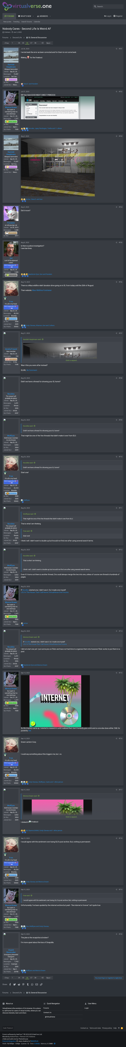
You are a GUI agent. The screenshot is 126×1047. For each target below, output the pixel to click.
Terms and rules (95, 1028)
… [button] (15, 43)
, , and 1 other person (45, 782)
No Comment (32, 370)
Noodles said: (28, 426)
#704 (120, 207)
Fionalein (11, 223)
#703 (120, 136)
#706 (120, 282)
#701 (120, 49)
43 (43, 43)
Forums (46, 1008)
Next (48, 43)
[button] (33, 16)
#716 (120, 738)
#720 (120, 934)
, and (34, 199)
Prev (7, 43)
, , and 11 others (45, 128)
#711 (120, 508)
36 (27, 43)
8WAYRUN (34, 1041)
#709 (120, 420)
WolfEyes (11, 436)
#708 (120, 378)
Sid (11, 258)
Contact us (47, 1012)
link (30, 731)
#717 (120, 790)
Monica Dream (11, 107)
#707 (120, 333)
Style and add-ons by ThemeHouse (15, 1039)
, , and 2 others (40, 325)
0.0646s (37, 1044)
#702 (120, 91)
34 (19, 43)
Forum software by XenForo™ (22, 1034)
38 (35, 43)
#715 (120, 673)
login (87, 1008)
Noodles (11, 394)
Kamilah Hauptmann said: (32, 339)
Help (115, 1028)
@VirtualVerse (50, 1017)
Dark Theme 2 (8, 1028)
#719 (120, 889)
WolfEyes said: (28, 514)
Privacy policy (107, 1028)
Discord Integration (9, 1041)
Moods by (18, 1036)
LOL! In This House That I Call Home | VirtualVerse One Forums (45, 592)
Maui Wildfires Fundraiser (42, 290)
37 (31, 43)
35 (23, 43)
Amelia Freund (11, 349)
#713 (120, 586)
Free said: (26, 531)
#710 (120, 457)
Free (11, 302)
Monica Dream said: (30, 637)
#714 (120, 631)
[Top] (118, 1028)
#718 (120, 838)
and (30, 84)
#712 (120, 550)
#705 (120, 242)
